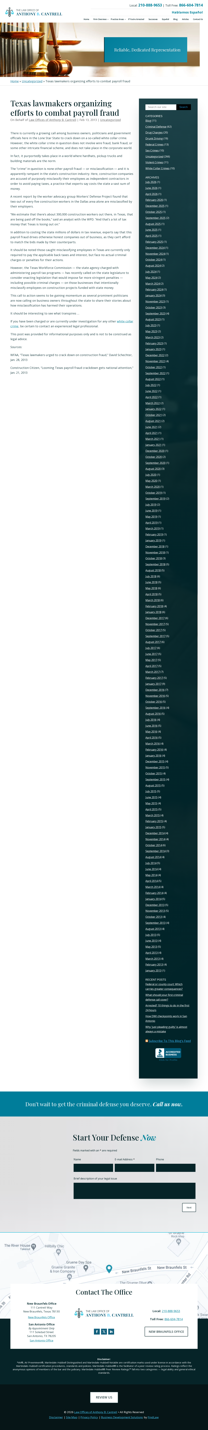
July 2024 (150, 271)
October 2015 (153, 773)
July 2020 (150, 475)
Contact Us (198, 19)
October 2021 (153, 415)
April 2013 (151, 952)
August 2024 (153, 265)
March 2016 (152, 743)
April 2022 (151, 397)
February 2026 (154, 200)
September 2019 (155, 498)
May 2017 (151, 660)
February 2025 (154, 242)
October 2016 (153, 701)
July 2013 (150, 935)
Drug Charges (154, 132)
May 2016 (151, 731)
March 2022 (152, 403)
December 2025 (154, 206)
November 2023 (155, 301)
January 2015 (153, 827)
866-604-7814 (191, 5)
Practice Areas (117, 19)
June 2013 (151, 940)
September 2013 (155, 923)
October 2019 (153, 493)
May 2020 (151, 481)
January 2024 (153, 295)
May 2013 (151, 946)
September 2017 (155, 636)
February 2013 (154, 964)
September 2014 (155, 851)
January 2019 (153, 540)
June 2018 (151, 582)
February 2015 (154, 821)
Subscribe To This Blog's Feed (170, 1041)
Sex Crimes (152, 150)
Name (77, 1159)
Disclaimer (56, 1417)
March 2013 (152, 958)
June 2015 (151, 797)
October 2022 (153, 367)
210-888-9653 (150, 5)
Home (86, 19)
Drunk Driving (154, 138)
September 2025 (155, 218)
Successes (153, 19)
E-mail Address (125, 1159)
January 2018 (153, 612)
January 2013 (153, 970)
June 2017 (151, 654)
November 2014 (155, 839)
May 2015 (151, 803)
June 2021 (151, 427)
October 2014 (153, 845)
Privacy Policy (89, 1417)
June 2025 (151, 230)
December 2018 (154, 546)
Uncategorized (110, 120)
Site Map (71, 1417)
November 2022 (155, 361)
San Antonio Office (41, 1340)
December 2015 (154, 761)
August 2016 (153, 713)
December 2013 (154, 905)
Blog (175, 19)
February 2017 (154, 678)
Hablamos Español (187, 12)
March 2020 (152, 487)
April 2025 (151, 236)
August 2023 (153, 319)
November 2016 (155, 696)
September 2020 (155, 463)
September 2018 (155, 564)
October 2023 (153, 307)
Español (165, 19)
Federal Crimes (154, 144)
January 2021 (153, 445)
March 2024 (152, 283)
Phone (160, 1159)
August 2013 (153, 929)
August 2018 (153, 570)
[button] (205, 1406)
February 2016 (154, 749)
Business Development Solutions (122, 1417)
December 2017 (154, 618)
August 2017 (153, 642)
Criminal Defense (155, 126)
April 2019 (151, 522)
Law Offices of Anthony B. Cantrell (52, 120)
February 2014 (154, 893)
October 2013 (153, 917)
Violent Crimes (154, 162)
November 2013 (155, 911)
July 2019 (150, 504)
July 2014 (150, 863)
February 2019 (154, 534)
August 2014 (153, 857)
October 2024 (153, 259)
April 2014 (151, 881)
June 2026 (151, 188)
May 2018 (151, 588)
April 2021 (151, 433)
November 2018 (155, 552)
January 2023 (153, 349)
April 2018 (151, 594)
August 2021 (153, 421)
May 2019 (151, 516)
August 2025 (153, 224)
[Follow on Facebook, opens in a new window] (97, 1332)
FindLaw (153, 1417)
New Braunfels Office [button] (166, 1332)
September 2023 (155, 313)
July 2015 (150, 791)
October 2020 (153, 457)
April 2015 (151, 809)
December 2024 (154, 248)
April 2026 (151, 194)
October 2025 (153, 212)
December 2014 (154, 833)
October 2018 (153, 558)
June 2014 (151, 869)
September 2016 (155, 707)
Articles (185, 19)
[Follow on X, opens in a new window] (104, 1332)
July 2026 (150, 182)
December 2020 (154, 451)
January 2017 (153, 684)
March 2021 (152, 439)
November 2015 (155, 767)
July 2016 (150, 719)
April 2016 (151, 737)
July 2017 (150, 648)
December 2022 (154, 355)
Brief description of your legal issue (95, 1178)
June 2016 (151, 726)
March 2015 (152, 815)
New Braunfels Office (41, 1317)
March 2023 (152, 337)
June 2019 (151, 510)
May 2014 (151, 875)
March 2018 (152, 600)
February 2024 (154, 289)
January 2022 (153, 409)
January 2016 (153, 755)
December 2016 (154, 690)
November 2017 (155, 624)
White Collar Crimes (157, 168)
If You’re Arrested (136, 19)
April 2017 (151, 666)
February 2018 (154, 606)
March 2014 (152, 887)
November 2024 (155, 254)
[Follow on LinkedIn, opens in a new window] (111, 1332)
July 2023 (150, 325)
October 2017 (153, 630)
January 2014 (153, 899)
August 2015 (153, 785)
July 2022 (150, 385)
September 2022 (155, 373)
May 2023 (151, 331)
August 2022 (153, 379)
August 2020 (153, 468)
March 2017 (152, 672)
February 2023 (154, 343)
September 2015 (155, 779)
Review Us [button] (104, 1397)
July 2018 (150, 576)
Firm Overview (99, 19)
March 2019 (152, 528)
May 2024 (151, 277)
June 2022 (151, 391)
